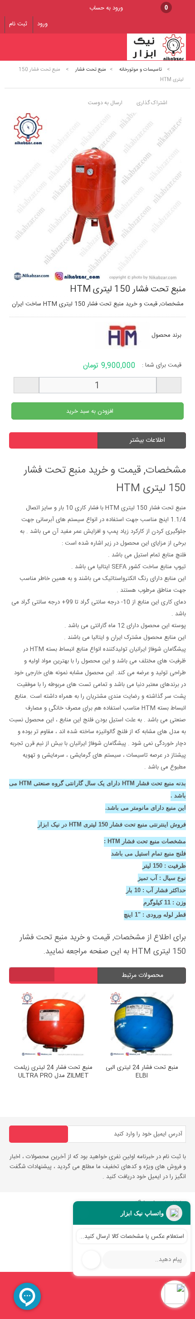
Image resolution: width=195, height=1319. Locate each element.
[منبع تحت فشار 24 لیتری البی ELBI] (114, 1025)
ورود (42, 24)
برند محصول (166, 335)
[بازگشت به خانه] (179, 69)
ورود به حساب (106, 8)
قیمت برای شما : (161, 365)
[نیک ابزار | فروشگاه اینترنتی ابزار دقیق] (156, 59)
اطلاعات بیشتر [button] (147, 440)
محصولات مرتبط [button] (143, 975)
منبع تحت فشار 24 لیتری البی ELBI (114, 1072)
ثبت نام (18, 24)
